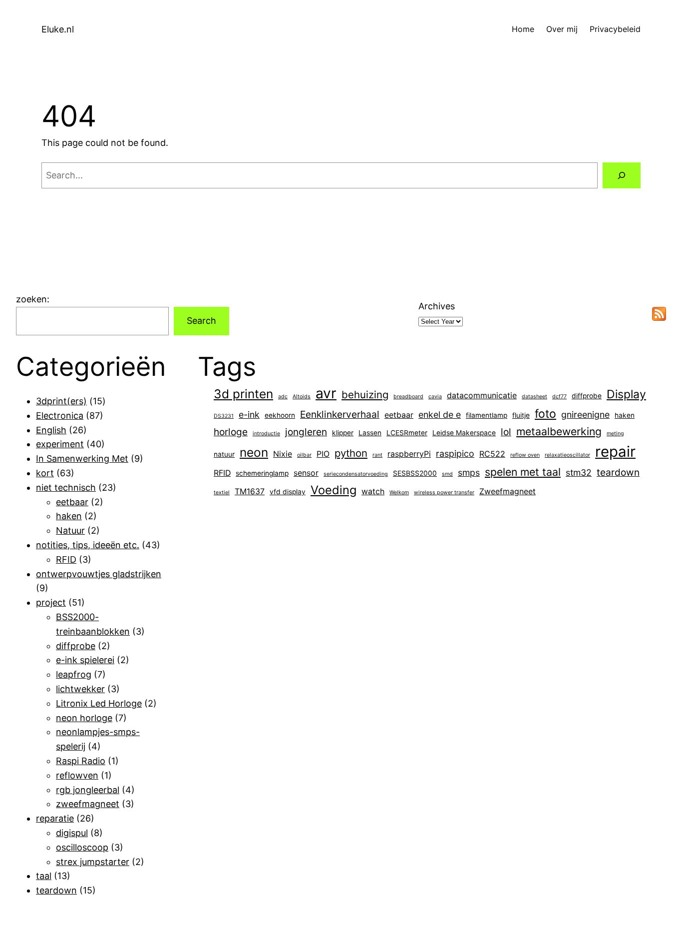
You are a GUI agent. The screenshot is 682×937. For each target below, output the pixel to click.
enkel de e (439, 414)
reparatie (55, 818)
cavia (435, 396)
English (51, 430)
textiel (222, 492)
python (351, 453)
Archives (436, 306)
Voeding (333, 490)
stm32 (579, 472)
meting (615, 433)
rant (377, 455)
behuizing (364, 394)
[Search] (622, 175)
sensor (306, 473)
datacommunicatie (482, 395)
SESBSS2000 (415, 473)
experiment (60, 444)
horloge (231, 432)
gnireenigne (585, 414)
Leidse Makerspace (464, 433)
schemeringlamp (262, 473)
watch (372, 491)
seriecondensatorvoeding (356, 474)
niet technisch (66, 487)
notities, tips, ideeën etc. (87, 545)
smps (469, 472)
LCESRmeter (406, 433)
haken (69, 516)
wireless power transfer (444, 492)
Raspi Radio (80, 761)
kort (45, 473)
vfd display (288, 492)
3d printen (243, 393)
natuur (224, 454)
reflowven (77, 775)
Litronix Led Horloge (99, 703)
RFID (66, 559)
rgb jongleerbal (87, 790)
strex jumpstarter (92, 862)
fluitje (521, 415)
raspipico (455, 453)
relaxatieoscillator (567, 455)
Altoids (302, 396)
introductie (266, 433)
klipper (342, 433)
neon (254, 452)
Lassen (369, 433)
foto (545, 414)
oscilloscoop (82, 847)
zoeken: (32, 299)
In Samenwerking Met (82, 458)
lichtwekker (80, 689)
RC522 (492, 454)
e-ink (249, 414)
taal (43, 876)
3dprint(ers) (61, 401)
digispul (72, 833)
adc (283, 396)
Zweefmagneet (507, 491)
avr (326, 393)
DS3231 (224, 416)
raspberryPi (409, 454)
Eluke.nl (57, 29)
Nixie (282, 454)
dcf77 (559, 396)
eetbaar (72, 502)
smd (447, 474)
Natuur (70, 530)
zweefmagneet (87, 804)
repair (615, 451)
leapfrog (73, 674)
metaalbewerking (559, 431)
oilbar (304, 455)
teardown (56, 890)
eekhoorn (280, 415)
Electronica (59, 415)
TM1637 (250, 491)
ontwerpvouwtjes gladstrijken (98, 574)
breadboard (408, 396)
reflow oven (525, 455)
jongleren (306, 432)
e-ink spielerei (85, 660)
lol (506, 432)
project (51, 602)
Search (201, 320)
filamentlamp (486, 415)
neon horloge (84, 718)
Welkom (399, 492)
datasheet (534, 396)
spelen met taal (523, 471)
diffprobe (75, 646)
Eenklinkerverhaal (339, 414)
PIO (323, 454)
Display (626, 394)
